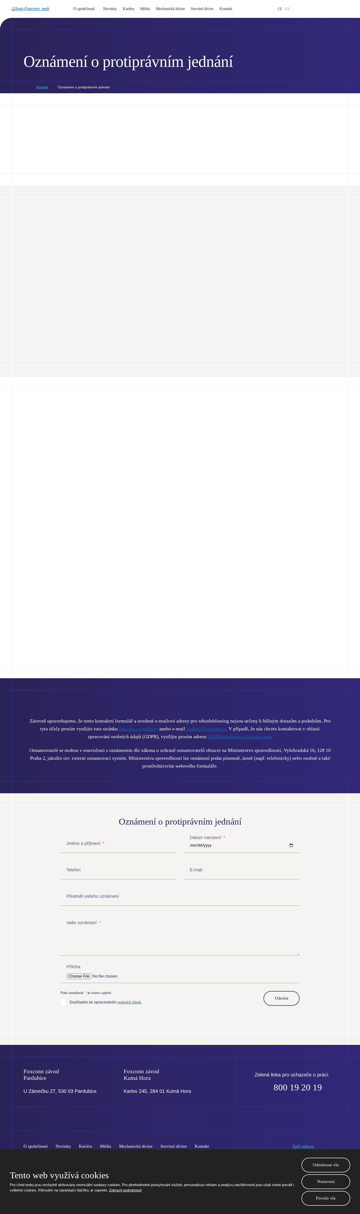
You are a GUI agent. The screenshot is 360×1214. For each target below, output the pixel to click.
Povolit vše (326, 1198)
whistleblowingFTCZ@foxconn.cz (235, 456)
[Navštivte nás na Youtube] (315, 9)
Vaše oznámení (83, 922)
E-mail (196, 869)
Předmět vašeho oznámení (92, 896)
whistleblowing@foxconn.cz (105, 281)
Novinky (110, 9)
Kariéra (128, 9)
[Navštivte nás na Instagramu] (330, 9)
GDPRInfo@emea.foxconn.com (239, 736)
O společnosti (84, 9)
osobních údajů (129, 1002)
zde (92, 294)
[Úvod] (25, 87)
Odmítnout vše (326, 1164)
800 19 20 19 (298, 1087)
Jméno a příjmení (85, 843)
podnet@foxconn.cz (206, 728)
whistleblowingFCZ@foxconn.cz (77, 595)
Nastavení (326, 1181)
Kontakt (225, 9)
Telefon (73, 869)
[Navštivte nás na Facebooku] (307, 9)
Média (145, 9)
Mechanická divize (170, 9)
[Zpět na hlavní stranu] (39, 9)
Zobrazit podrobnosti (125, 1190)
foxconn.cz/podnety (149, 311)
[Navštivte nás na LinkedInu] (322, 9)
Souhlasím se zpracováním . (105, 1002)
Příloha (73, 966)
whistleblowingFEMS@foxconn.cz (79, 456)
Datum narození (207, 837)
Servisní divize (202, 9)
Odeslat (281, 998)
